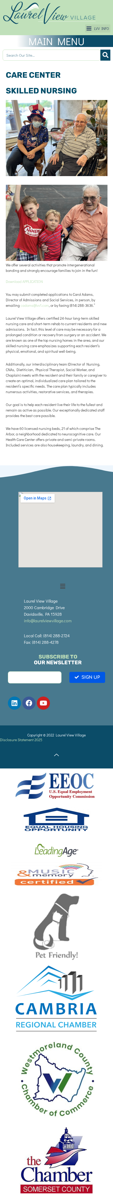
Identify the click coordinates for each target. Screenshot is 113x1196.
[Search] (105, 55)
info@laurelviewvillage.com (47, 620)
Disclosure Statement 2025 (21, 739)
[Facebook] (28, 703)
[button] (97, 28)
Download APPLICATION (24, 281)
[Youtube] (43, 703)
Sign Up (90, 677)
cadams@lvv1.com (34, 305)
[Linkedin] (14, 703)
